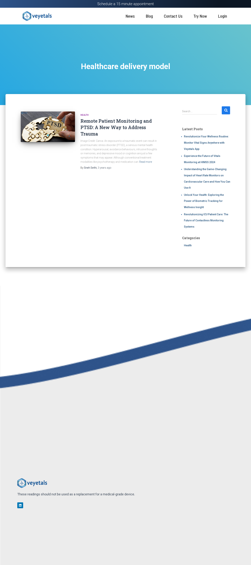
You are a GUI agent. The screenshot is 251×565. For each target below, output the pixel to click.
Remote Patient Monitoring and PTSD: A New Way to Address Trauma (116, 127)
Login (222, 16)
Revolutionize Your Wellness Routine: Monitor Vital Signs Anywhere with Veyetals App (206, 142)
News (130, 16)
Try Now (200, 16)
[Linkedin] (20, 505)
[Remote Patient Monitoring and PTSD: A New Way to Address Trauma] (48, 126)
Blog (149, 16)
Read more (145, 161)
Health (84, 115)
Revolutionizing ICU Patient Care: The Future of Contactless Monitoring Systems (206, 220)
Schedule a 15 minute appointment (125, 4)
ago (104, 167)
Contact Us (173, 16)
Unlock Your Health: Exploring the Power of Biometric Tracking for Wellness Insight (204, 201)
